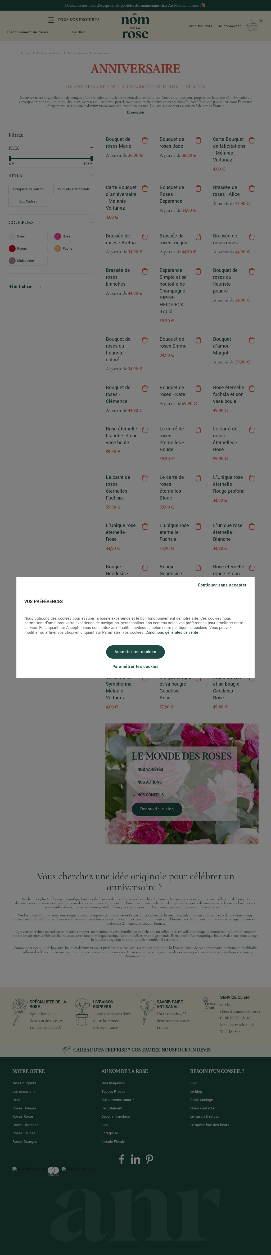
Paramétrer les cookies (135, 666)
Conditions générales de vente (172, 632)
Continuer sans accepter (222, 585)
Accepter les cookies (135, 652)
